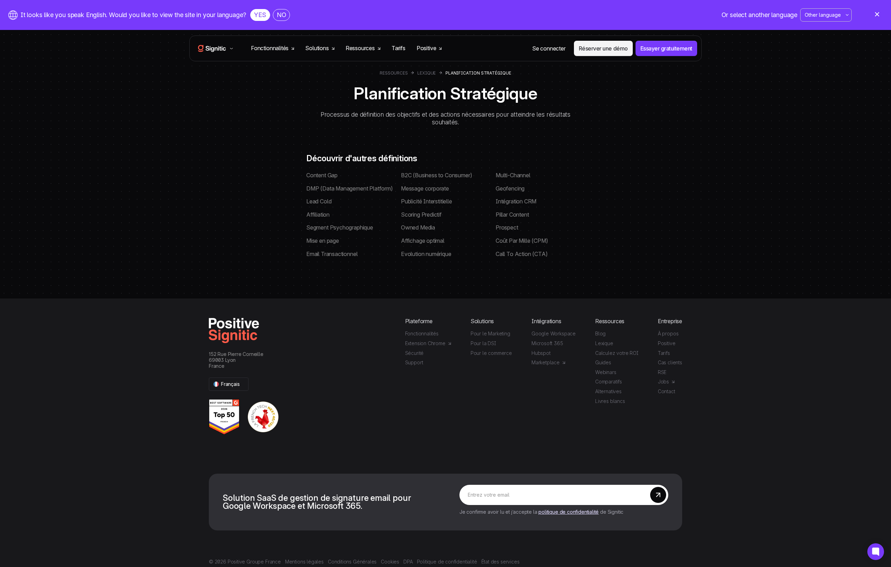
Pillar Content (512, 214)
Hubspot (541, 353)
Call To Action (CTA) (521, 253)
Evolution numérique (426, 253)
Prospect (507, 227)
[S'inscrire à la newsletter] (658, 495)
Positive (667, 343)
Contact (666, 391)
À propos (668, 333)
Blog (600, 333)
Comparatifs (608, 382)
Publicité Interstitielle (426, 201)
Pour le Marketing (490, 333)
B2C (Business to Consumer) (436, 175)
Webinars (605, 372)
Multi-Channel (513, 175)
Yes (260, 14)
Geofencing (510, 188)
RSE (662, 372)
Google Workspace (553, 333)
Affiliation (318, 214)
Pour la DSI (483, 343)
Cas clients (670, 362)
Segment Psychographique (339, 227)
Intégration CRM (516, 201)
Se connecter (549, 48)
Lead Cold (318, 201)
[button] (229, 384)
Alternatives (608, 391)
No (281, 14)
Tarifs (398, 48)
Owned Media (418, 227)
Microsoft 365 (547, 343)
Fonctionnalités (422, 333)
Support (414, 362)
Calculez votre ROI (616, 353)
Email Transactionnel (331, 253)
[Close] (877, 15)
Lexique (426, 73)
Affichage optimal (422, 240)
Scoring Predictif (421, 214)
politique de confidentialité (568, 512)
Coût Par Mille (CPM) (522, 240)
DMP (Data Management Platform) (349, 188)
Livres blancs (610, 401)
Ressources (394, 73)
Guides (603, 362)
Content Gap (322, 175)
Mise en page (322, 240)
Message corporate (425, 188)
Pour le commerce (491, 353)
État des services (500, 562)
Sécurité (414, 353)
